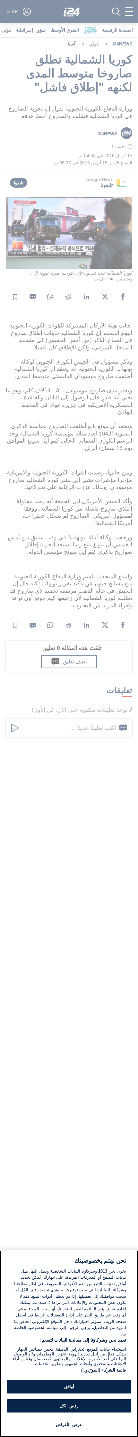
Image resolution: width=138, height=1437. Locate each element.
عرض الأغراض (69, 1424)
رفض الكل (69, 1405)
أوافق (69, 1386)
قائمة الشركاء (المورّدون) (103, 1370)
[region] (69, 1343)
